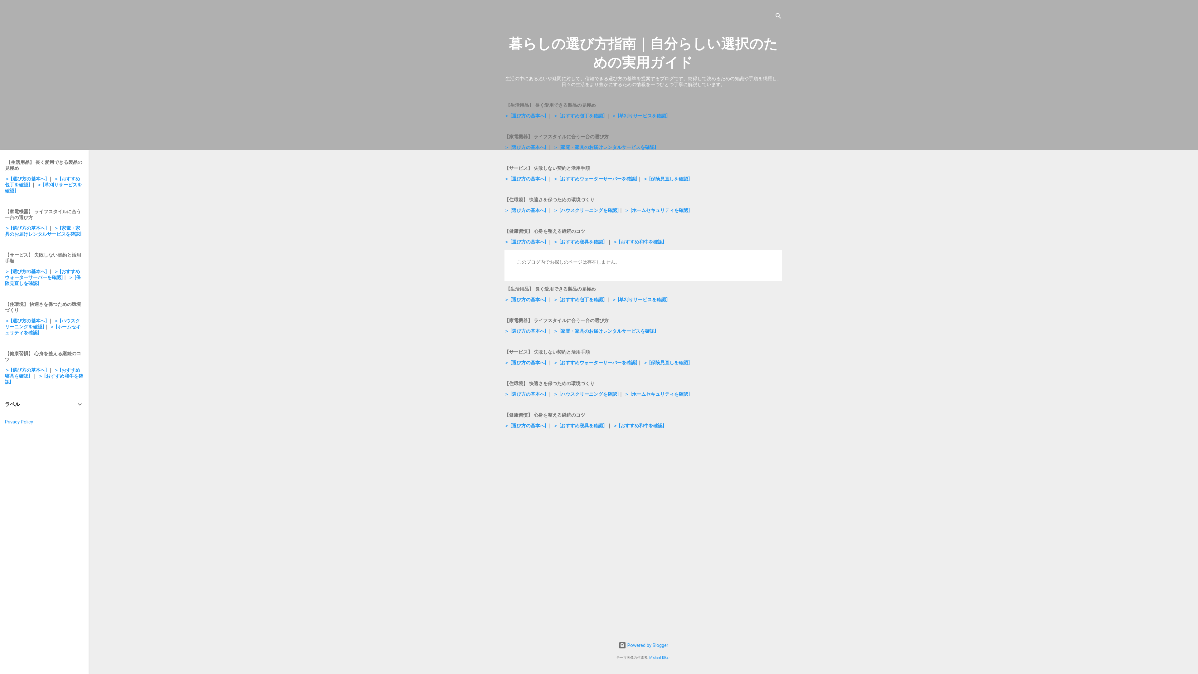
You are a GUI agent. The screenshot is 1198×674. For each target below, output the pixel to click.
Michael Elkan (659, 658)
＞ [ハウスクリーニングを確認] (586, 210)
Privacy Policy (19, 422)
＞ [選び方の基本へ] (525, 116)
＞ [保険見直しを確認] (666, 179)
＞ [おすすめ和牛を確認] (638, 242)
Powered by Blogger (647, 645)
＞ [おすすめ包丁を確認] (579, 116)
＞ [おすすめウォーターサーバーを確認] (595, 179)
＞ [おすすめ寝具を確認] (579, 242)
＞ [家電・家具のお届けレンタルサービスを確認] (604, 147)
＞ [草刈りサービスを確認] (640, 116)
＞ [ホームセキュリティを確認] (657, 210)
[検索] (778, 17)
